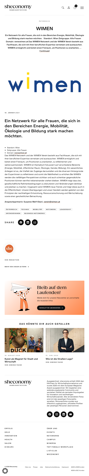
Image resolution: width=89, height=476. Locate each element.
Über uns (52, 428)
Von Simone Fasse (13, 365)
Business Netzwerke (34, 213)
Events (51, 432)
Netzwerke (53, 436)
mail (35, 222)
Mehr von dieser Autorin (16, 266)
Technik (25, 209)
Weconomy (53, 454)
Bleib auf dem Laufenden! (52, 290)
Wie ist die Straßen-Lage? (59, 358)
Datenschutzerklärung (52, 467)
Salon (8, 443)
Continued (44, 51)
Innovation (11, 436)
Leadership (65, 209)
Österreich (11, 209)
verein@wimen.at (52, 201)
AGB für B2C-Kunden (77, 470)
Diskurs (9, 447)
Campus (51, 440)
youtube (70, 414)
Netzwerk (51, 209)
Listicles (52, 451)
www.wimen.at (20, 153)
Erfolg (9, 428)
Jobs (41, 467)
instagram (57, 414)
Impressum (65, 467)
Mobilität (37, 209)
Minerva (51, 443)
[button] (5, 471)
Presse (35, 467)
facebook (21, 222)
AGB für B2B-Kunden (77, 467)
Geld (7, 432)
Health (9, 440)
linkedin (28, 222)
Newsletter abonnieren (49, 308)
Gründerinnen (13, 213)
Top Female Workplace (60, 447)
